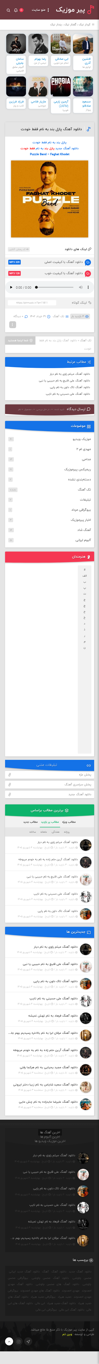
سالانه (32, 832)
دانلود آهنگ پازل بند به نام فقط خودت (51, 129)
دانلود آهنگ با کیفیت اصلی (46, 262)
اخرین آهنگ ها (50, 1132)
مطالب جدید (30, 822)
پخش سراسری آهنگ (77, 785)
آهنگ (45, 1272)
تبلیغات (85, 500)
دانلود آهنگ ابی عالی (71, 1310)
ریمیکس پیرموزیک (77, 469)
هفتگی (55, 832)
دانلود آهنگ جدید (80, 794)
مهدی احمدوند (70, 1291)
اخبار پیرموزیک (81, 520)
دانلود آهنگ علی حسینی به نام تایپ (68, 394)
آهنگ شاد (84, 530)
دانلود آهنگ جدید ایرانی (24, 1272)
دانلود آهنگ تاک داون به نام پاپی (70, 387)
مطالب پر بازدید (50, 822)
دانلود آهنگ (58, 1272)
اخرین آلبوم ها (50, 1137)
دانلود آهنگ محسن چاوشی (50, 1278)
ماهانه (44, 832)
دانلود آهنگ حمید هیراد (61, 1303)
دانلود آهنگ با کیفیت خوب (46, 273)
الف (84, 576)
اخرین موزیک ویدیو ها (50, 1141)
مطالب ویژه (69, 822)
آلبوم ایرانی (83, 540)
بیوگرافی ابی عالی (46, 1310)
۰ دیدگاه (18, 316)
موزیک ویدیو (82, 439)
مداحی (86, 459)
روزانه (67, 832)
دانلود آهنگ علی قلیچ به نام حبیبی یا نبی (64, 381)
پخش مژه (85, 775)
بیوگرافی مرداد (81, 510)
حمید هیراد (64, 1297)
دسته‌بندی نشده (79, 479)
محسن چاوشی (82, 1278)
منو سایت (39, 10)
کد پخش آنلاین (17, 249)
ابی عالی (40, 1303)
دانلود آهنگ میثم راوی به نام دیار (70, 374)
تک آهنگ (58, 316)
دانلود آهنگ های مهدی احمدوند (40, 1291)
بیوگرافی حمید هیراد (43, 1297)
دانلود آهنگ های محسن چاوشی (57, 1284)
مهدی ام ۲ (83, 449)
